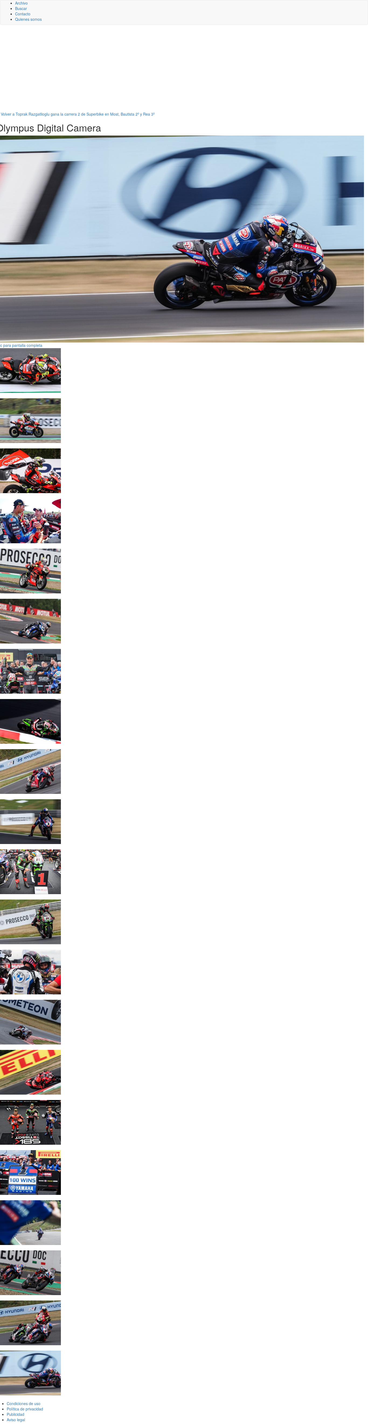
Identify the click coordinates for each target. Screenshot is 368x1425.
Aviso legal (16, 1419)
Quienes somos (28, 19)
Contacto (22, 13)
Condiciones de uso (23, 1403)
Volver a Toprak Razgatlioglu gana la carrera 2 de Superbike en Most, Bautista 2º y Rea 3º (78, 114)
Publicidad (15, 1414)
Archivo (21, 3)
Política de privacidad (25, 1409)
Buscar (21, 8)
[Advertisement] (184, 70)
